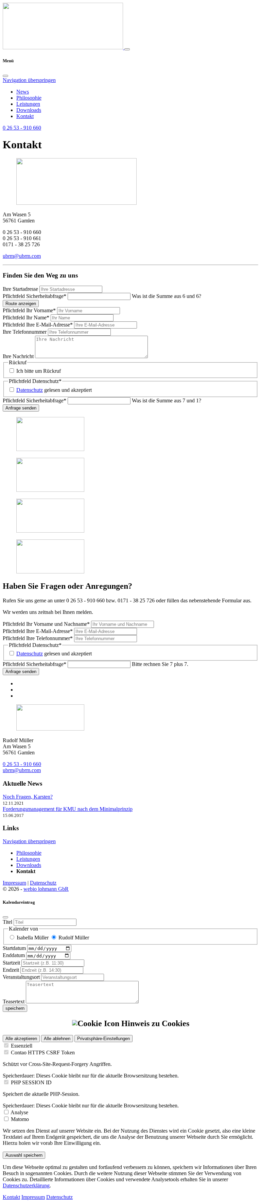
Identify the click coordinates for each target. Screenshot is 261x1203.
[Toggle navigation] (127, 49)
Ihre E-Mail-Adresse (38, 325)
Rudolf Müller (73, 937)
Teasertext (14, 1001)
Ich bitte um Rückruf (38, 371)
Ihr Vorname (29, 310)
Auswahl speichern (23, 1155)
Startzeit (12, 963)
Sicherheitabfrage (34, 296)
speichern (14, 1008)
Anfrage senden (20, 408)
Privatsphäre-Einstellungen (103, 1038)
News (22, 92)
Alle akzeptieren (21, 1038)
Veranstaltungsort (22, 977)
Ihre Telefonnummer (25, 332)
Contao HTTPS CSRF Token (43, 1052)
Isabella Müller (33, 937)
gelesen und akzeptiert (54, 390)
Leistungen (28, 104)
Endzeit (11, 970)
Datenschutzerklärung (26, 1185)
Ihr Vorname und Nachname (46, 624)
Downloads (28, 110)
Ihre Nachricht (19, 356)
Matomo (20, 1119)
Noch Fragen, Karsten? (28, 797)
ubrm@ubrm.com (22, 256)
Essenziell (21, 1046)
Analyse (19, 1112)
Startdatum (15, 948)
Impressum (14, 883)
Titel (8, 922)
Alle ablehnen (57, 1038)
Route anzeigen (20, 303)
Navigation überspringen (29, 80)
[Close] (5, 76)
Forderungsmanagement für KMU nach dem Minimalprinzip (68, 809)
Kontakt (25, 116)
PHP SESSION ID (31, 1082)
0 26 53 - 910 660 (22, 764)
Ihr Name (26, 317)
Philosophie (28, 98)
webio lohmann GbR (46, 889)
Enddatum (14, 955)
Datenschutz (29, 390)
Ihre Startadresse (21, 289)
